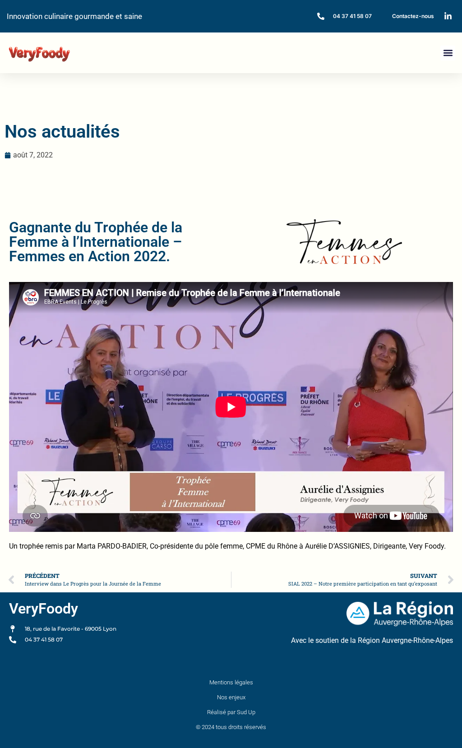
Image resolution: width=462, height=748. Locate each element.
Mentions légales (231, 682)
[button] (447, 53)
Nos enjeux (231, 697)
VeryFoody (43, 608)
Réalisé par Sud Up (231, 712)
